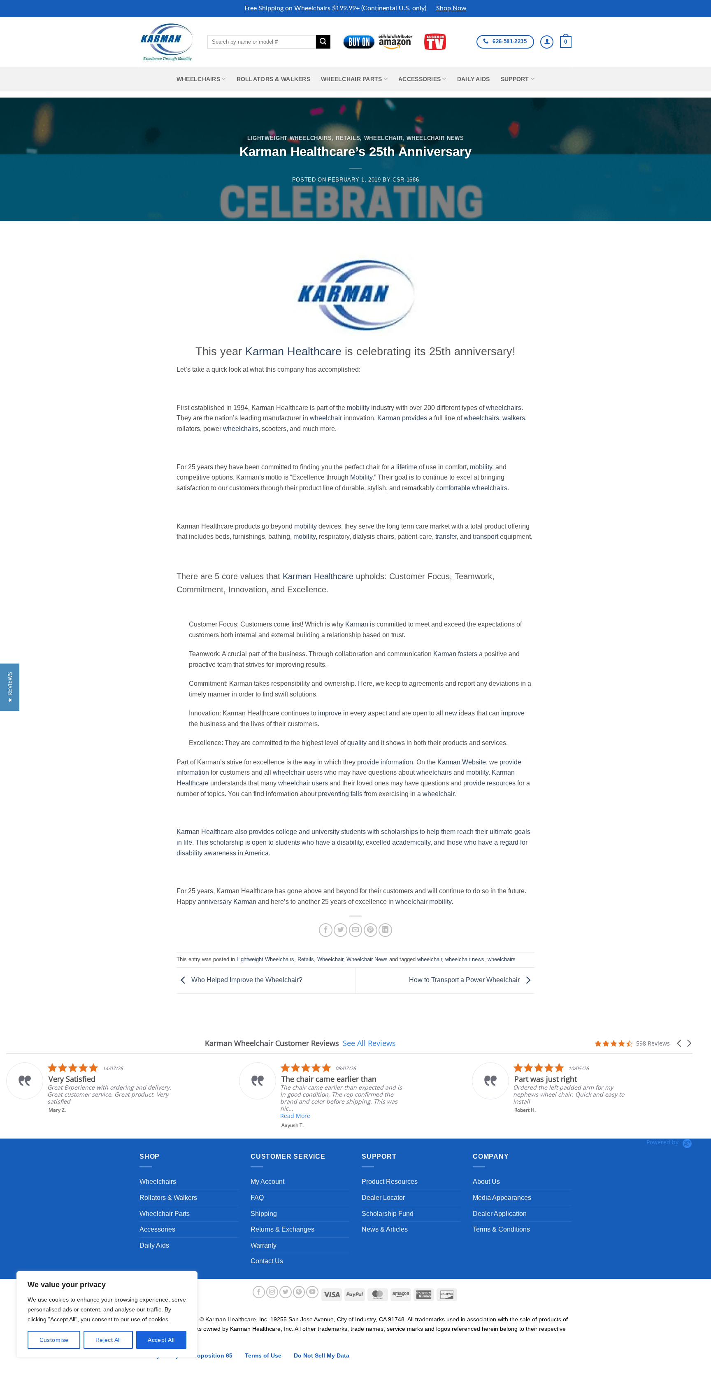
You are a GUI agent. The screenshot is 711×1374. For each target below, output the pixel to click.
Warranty (263, 1245)
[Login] (546, 42)
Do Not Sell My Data (321, 1355)
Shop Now (451, 8)
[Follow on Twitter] (285, 1292)
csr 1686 (406, 180)
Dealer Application (500, 1213)
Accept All (161, 1340)
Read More (295, 1116)
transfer (446, 536)
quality (357, 742)
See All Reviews (369, 1043)
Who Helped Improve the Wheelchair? (246, 980)
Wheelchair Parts (351, 79)
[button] (566, 42)
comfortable (454, 487)
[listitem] (89, 1087)
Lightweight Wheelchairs (289, 138)
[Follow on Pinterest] (299, 1292)
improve (330, 713)
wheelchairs (503, 407)
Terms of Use (263, 1355)
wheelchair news (464, 959)
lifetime (406, 466)
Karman (356, 624)
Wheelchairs (198, 79)
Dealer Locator (383, 1197)
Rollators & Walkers (273, 79)
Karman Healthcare (293, 351)
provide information (385, 762)
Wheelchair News (435, 138)
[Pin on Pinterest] (370, 930)
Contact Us (267, 1261)
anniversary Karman (227, 901)
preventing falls (340, 793)
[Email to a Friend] (355, 930)
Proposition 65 (211, 1355)
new (451, 713)
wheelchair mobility (423, 901)
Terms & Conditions (501, 1229)
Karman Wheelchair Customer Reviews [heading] (272, 1043)
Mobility (361, 477)
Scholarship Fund (388, 1213)
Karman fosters (455, 653)
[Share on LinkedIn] (385, 930)
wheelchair (326, 418)
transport (485, 536)
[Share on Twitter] (340, 930)
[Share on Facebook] (325, 930)
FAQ (257, 1197)
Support (515, 79)
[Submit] (323, 42)
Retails (348, 138)
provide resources (489, 783)
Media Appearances (502, 1197)
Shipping (264, 1213)
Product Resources (390, 1181)
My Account (267, 1181)
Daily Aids (473, 79)
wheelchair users (303, 783)
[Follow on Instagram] (272, 1292)
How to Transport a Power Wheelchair (465, 980)
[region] (107, 1314)
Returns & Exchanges (282, 1229)
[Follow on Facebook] (259, 1292)
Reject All (108, 1340)
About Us (486, 1181)
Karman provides (402, 418)
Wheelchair (383, 138)
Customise (54, 1340)
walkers (513, 418)
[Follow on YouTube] (312, 1292)
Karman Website (461, 762)
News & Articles (385, 1229)
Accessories (419, 79)
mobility (358, 407)
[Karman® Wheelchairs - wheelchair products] (167, 41)
